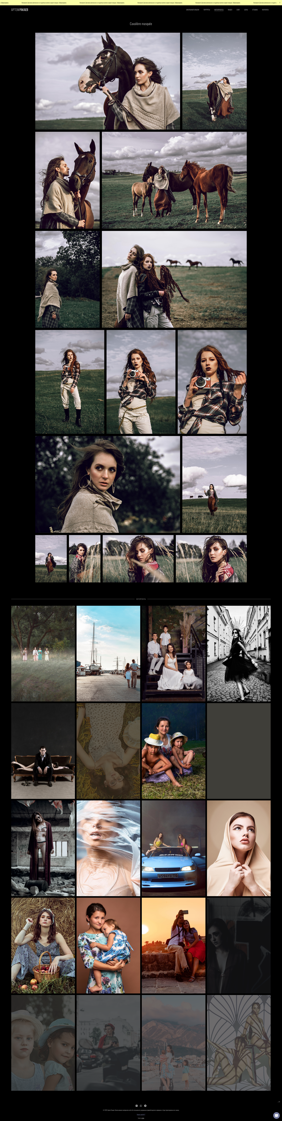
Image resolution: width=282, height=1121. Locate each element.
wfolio (143, 1118)
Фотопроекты (219, 9)
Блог (238, 9)
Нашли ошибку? (141, 1114)
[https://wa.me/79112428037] (141, 1105)
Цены (246, 9)
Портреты (207, 9)
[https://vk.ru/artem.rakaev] (137, 1105)
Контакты (265, 9)
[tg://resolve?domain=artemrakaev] (145, 1105)
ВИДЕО (230, 9)
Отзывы (255, 9)
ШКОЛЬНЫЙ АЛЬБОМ (192, 9)
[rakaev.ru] (19, 9)
